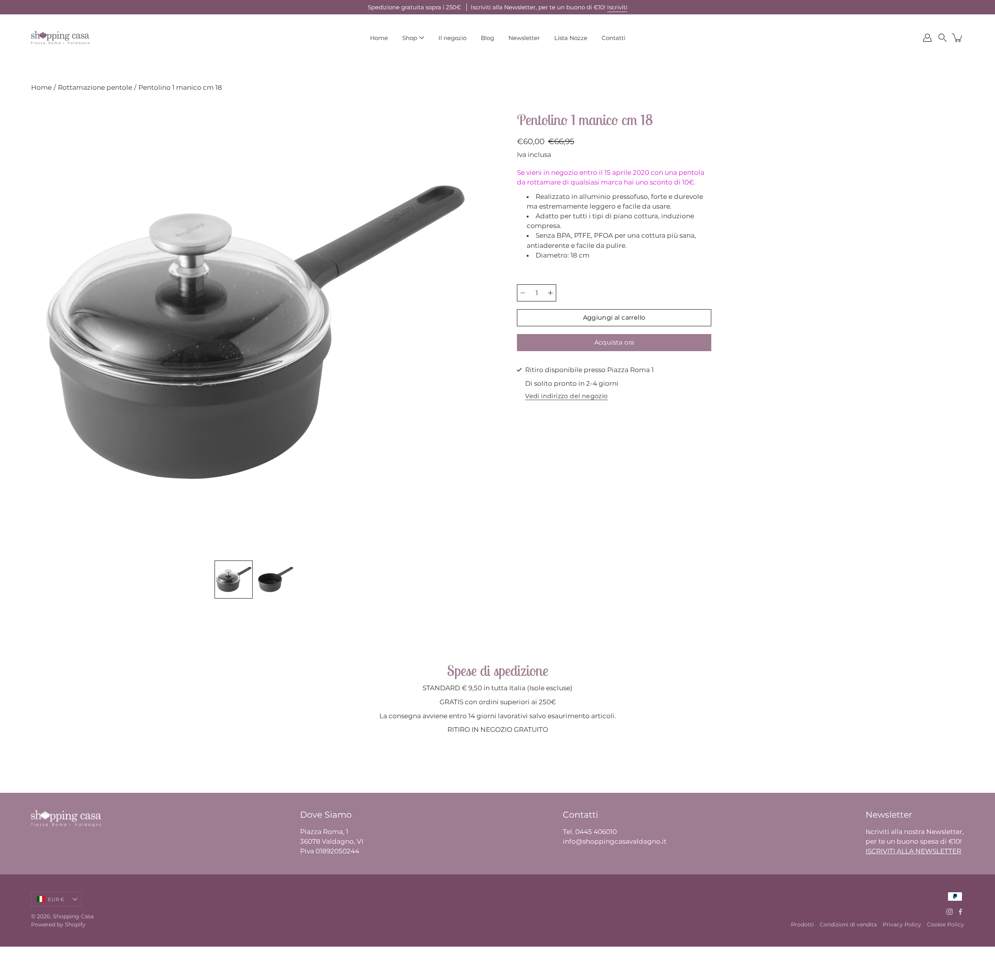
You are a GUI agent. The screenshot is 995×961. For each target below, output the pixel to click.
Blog (487, 38)
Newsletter (524, 38)
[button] (942, 37)
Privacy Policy (902, 924)
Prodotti (802, 924)
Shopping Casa (73, 916)
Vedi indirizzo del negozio (566, 396)
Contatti (613, 38)
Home (379, 38)
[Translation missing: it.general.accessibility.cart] (957, 37)
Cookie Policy (945, 924)
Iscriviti (617, 7)
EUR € (56, 899)
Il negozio (452, 38)
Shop (409, 38)
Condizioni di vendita (848, 924)
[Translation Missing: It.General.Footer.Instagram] (949, 912)
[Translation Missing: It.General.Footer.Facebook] (960, 912)
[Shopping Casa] (60, 37)
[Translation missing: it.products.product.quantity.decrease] (523, 292)
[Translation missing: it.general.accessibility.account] (927, 37)
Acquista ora (614, 342)
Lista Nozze (570, 38)
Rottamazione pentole (95, 87)
